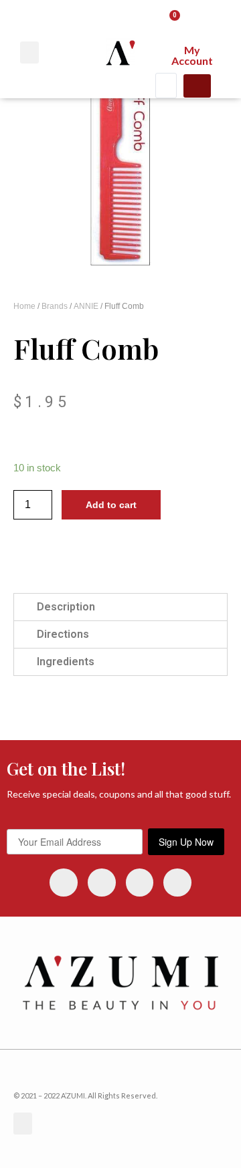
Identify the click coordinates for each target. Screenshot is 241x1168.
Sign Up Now (186, 841)
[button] (29, 52)
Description (66, 606)
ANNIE (86, 306)
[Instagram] (64, 882)
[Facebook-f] (102, 882)
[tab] (120, 607)
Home (24, 306)
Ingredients (65, 661)
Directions (63, 634)
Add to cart (111, 504)
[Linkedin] (140, 882)
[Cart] (170, 21)
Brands (55, 306)
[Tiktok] (177, 882)
